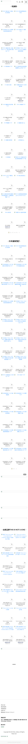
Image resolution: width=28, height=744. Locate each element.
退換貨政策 (3, 708)
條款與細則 (3, 706)
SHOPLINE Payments (16, 742)
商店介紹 (3, 705)
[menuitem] (9, 232)
